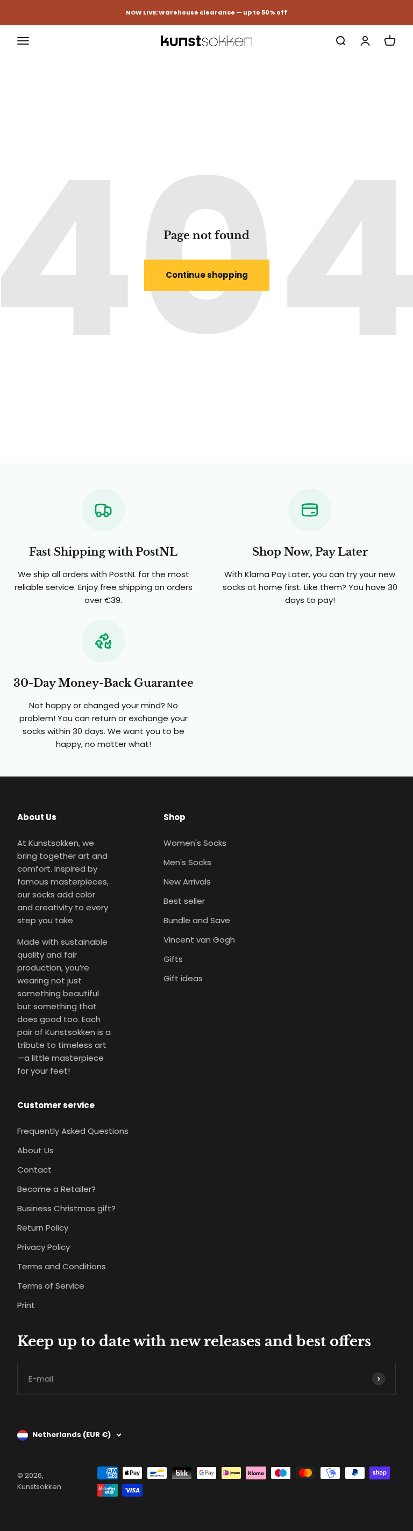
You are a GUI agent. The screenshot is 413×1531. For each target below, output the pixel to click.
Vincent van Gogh (199, 939)
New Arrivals (187, 881)
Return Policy (42, 1227)
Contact (34, 1169)
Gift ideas (183, 978)
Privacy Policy (43, 1247)
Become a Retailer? (56, 1189)
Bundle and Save (196, 920)
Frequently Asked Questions (73, 1131)
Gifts (173, 959)
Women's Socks (194, 843)
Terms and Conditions (61, 1266)
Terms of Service (50, 1285)
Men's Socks (187, 862)
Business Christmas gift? (66, 1208)
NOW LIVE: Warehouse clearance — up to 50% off (206, 12)
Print (26, 1305)
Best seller (184, 901)
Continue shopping (207, 275)
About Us (35, 1150)
